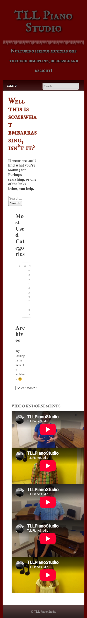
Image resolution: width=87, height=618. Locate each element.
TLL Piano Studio (43, 22)
